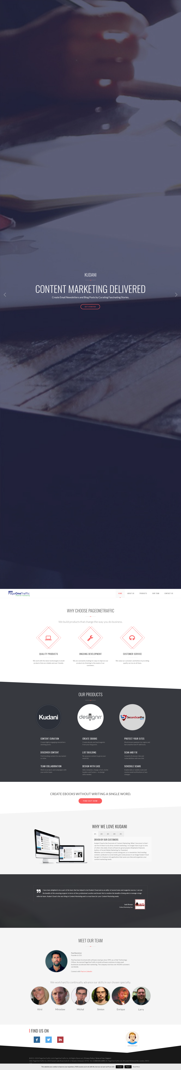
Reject (128, 1067)
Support (108, 1058)
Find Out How (90, 801)
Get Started (90, 303)
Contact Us (168, 593)
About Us (130, 593)
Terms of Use (99, 1058)
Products (143, 593)
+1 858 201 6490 (99, 1061)
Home (120, 593)
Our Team (155, 593)
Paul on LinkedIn (86, 971)
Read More (136, 1067)
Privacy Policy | (89, 1058)
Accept (119, 1067)
